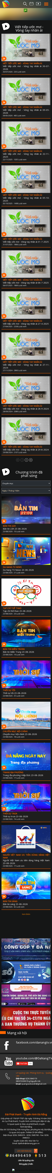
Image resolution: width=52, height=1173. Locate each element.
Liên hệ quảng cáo (26, 1160)
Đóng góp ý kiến (26, 1164)
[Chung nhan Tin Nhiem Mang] (26, 1170)
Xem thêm (26, 914)
